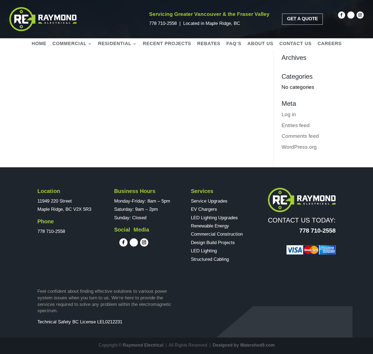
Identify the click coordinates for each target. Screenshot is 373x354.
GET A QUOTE (302, 19)
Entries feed (296, 125)
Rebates (208, 44)
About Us (260, 44)
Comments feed (300, 136)
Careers (330, 44)
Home (39, 44)
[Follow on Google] (350, 15)
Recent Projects (167, 44)
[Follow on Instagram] (360, 15)
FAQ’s (233, 44)
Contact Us (295, 44)
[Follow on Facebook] (341, 15)
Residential (114, 44)
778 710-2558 (163, 23)
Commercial (69, 44)
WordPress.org (299, 147)
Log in (289, 114)
